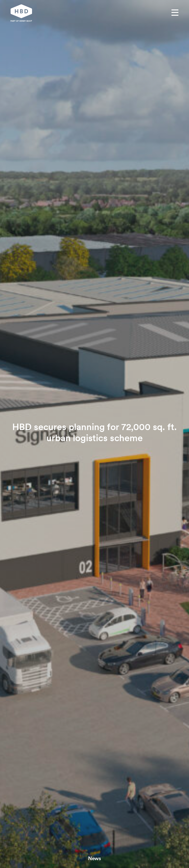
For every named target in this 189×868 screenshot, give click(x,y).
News (94, 858)
